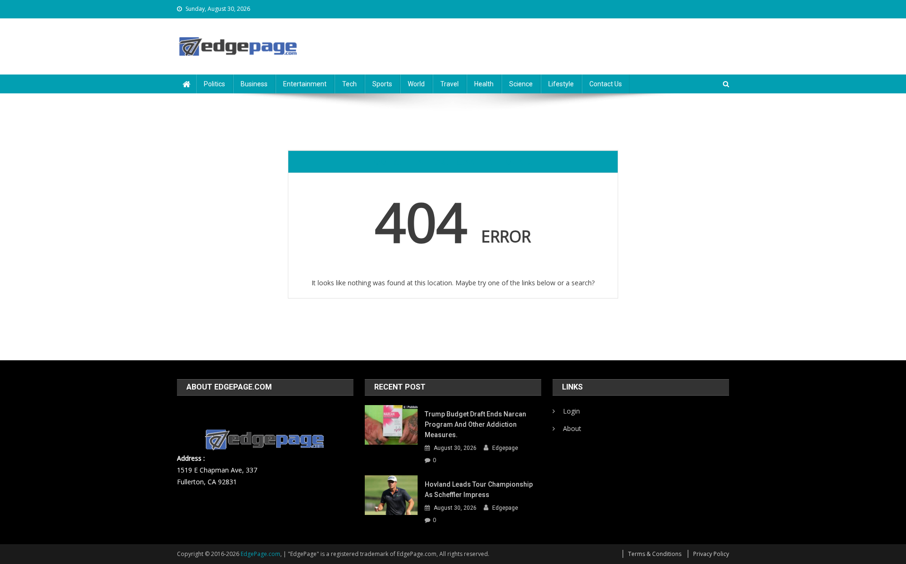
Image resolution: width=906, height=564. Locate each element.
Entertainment (305, 84)
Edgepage (505, 448)
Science (521, 84)
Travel (449, 84)
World (416, 84)
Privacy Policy (711, 554)
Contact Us (605, 84)
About (572, 428)
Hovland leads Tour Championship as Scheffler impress (479, 489)
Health (484, 84)
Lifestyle (561, 84)
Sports (382, 84)
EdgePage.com (260, 554)
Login (571, 410)
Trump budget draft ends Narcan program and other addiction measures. (475, 424)
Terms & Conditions (654, 554)
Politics (214, 84)
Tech (349, 84)
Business (254, 84)
